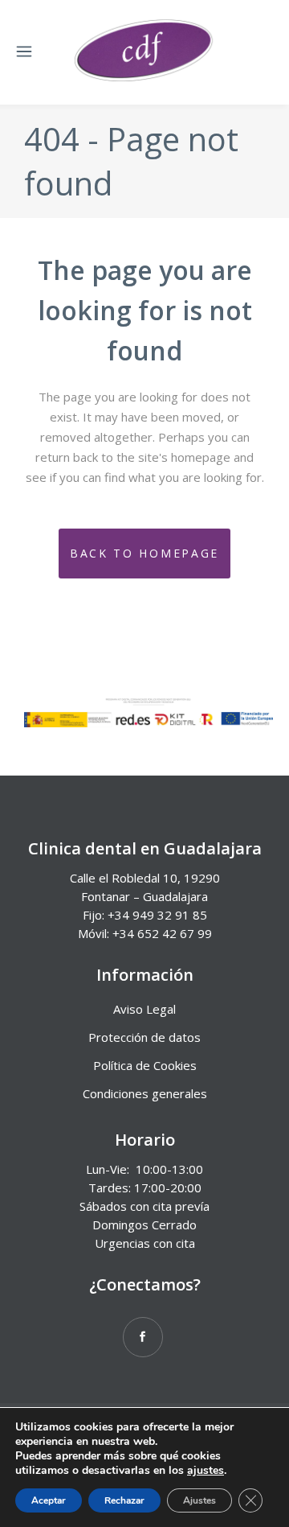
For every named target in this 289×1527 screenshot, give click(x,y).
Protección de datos (144, 1037)
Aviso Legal (144, 1009)
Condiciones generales (145, 1093)
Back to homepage (144, 553)
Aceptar (48, 1500)
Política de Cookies (145, 1065)
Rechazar (124, 1500)
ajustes (205, 1470)
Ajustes (199, 1500)
